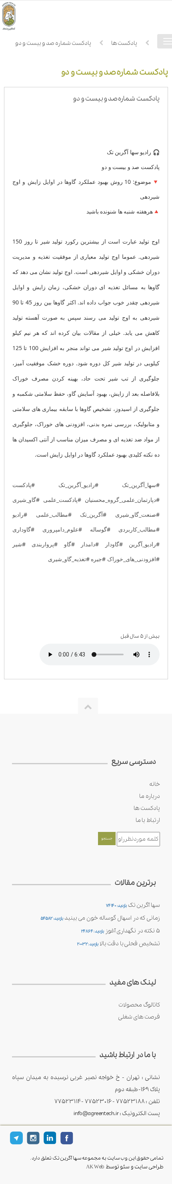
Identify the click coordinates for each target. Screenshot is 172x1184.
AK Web (95, 1167)
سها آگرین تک (144, 905)
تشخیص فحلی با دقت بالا (130, 944)
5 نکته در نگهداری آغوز (132, 931)
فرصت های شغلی (139, 1017)
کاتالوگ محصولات (139, 1005)
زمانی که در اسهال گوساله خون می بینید (112, 918)
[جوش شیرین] (20, 16)
